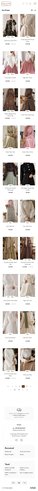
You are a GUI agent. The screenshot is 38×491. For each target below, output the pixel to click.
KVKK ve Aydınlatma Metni (10, 474)
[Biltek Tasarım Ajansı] (33, 488)
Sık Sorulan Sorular (25, 451)
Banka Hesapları (9, 454)
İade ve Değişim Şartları (26, 473)
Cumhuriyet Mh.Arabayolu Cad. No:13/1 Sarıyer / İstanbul (19, 435)
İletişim (22, 454)
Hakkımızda (8, 451)
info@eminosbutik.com (19, 430)
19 (19, 390)
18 (14, 390)
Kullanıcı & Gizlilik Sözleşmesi (9, 469)
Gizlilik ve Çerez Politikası (24, 469)
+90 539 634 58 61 (20, 428)
